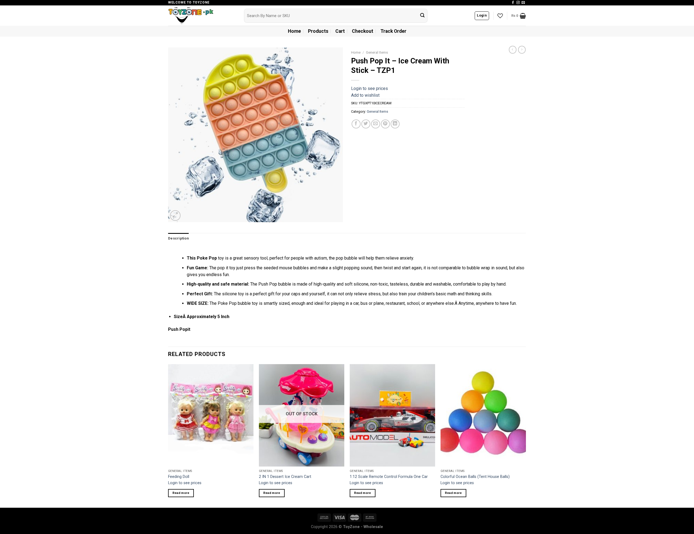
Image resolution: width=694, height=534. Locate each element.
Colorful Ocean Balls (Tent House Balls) (475, 476)
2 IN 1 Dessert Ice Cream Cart (285, 476)
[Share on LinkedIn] (395, 123)
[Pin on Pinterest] (385, 123)
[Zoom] (175, 215)
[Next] (526, 435)
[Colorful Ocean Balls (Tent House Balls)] (483, 415)
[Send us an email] (523, 3)
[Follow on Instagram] (518, 3)
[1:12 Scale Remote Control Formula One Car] (392, 415)
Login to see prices (369, 88)
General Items (377, 52)
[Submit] (422, 15)
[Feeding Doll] (210, 415)
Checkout (362, 31)
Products (318, 31)
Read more (180, 493)
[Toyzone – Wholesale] (202, 15)
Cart (340, 31)
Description (178, 238)
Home (294, 31)
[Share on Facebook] (356, 123)
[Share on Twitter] (365, 123)
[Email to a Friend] (375, 123)
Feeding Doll (178, 476)
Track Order (393, 31)
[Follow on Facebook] (513, 3)
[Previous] (168, 435)
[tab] (178, 238)
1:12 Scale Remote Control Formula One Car (389, 476)
